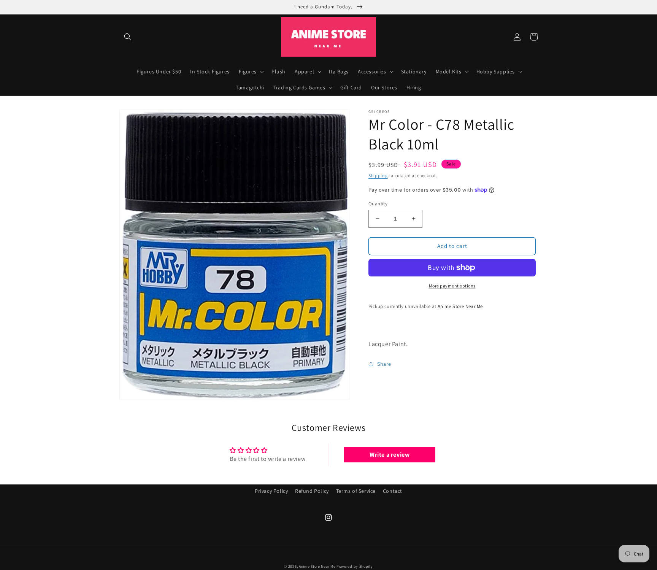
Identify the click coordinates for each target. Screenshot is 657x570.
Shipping (378, 175)
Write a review (389, 455)
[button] (127, 37)
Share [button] (384, 363)
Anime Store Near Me (317, 566)
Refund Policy (312, 490)
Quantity (377, 203)
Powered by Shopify (354, 566)
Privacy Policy (271, 490)
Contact (392, 490)
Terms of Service (356, 490)
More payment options (452, 286)
